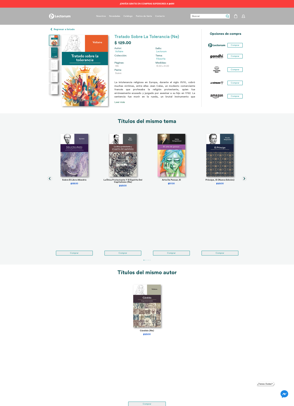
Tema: (158, 55)
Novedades (114, 16)
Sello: (158, 48)
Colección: (120, 55)
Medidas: (160, 63)
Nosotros (101, 16)
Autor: (118, 48)
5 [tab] (150, 260)
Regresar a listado (64, 29)
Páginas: (119, 63)
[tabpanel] (74, 195)
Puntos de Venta (144, 16)
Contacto (160, 16)
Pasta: (118, 70)
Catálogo (128, 16)
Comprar (235, 56)
